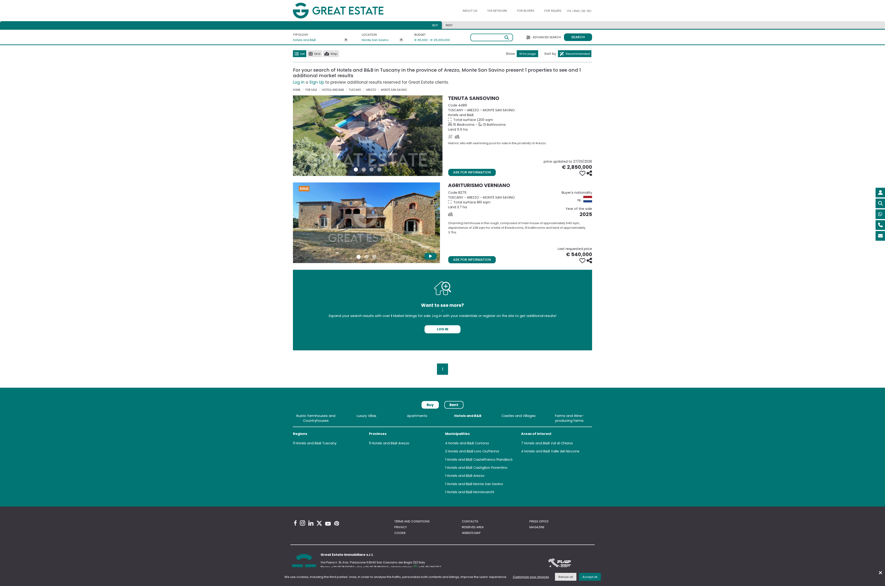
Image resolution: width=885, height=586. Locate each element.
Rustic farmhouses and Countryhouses (315, 418)
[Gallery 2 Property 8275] (366, 256)
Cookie (400, 533)
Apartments (417, 415)
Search (578, 37)
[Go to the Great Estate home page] (347, 11)
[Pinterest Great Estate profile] (336, 523)
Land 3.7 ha (520, 199)
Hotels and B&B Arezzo (390, 443)
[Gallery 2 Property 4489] (364, 169)
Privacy (400, 527)
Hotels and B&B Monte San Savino (475, 484)
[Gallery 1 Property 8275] (359, 256)
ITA (569, 11)
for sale (311, 90)
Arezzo (371, 90)
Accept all (589, 577)
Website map (471, 533)
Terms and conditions (412, 521)
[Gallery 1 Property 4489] (356, 169)
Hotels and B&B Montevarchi (470, 492)
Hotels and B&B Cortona (468, 443)
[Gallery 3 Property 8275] (374, 256)
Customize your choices (531, 577)
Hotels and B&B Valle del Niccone (551, 451)
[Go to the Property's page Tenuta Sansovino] (367, 135)
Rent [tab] (449, 25)
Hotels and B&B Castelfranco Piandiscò (480, 459)
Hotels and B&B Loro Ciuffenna (473, 451)
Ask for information (472, 172)
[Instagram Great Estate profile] (302, 523)
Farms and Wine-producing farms (569, 418)
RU (589, 11)
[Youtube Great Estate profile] (328, 524)
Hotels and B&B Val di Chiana (548, 443)
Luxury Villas (366, 415)
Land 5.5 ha (520, 117)
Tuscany (355, 90)
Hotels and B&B (304, 40)
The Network (497, 11)
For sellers (552, 11)
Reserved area (473, 527)
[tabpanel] (442, 455)
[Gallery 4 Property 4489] (379, 169)
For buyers (525, 11)
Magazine (536, 527)
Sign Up (316, 82)
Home (297, 90)
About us (470, 11)
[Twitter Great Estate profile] (319, 523)
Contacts (470, 521)
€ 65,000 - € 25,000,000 (429, 40)
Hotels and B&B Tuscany (316, 443)
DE (583, 11)
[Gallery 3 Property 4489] (371, 169)
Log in (298, 82)
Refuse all (565, 577)
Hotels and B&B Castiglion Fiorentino (477, 467)
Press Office (539, 521)
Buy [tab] (435, 25)
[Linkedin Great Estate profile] (311, 523)
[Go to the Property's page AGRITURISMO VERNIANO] (366, 222)
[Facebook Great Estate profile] (295, 523)
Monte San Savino (375, 40)
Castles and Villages (519, 415)
